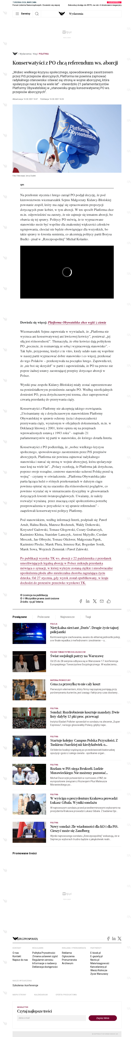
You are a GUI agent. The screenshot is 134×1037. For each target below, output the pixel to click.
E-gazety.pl (96, 956)
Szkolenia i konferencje (25, 985)
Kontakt (17, 956)
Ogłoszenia (68, 956)
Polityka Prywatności (43, 952)
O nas (16, 952)
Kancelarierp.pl (98, 966)
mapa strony (19, 995)
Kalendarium (41, 995)
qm (22, 184)
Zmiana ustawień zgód (45, 956)
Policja (53, 624)
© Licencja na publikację (34, 595)
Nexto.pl (94, 959)
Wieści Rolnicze (98, 970)
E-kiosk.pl (95, 952)
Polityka (44, 54)
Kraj (35, 54)
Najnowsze (67, 617)
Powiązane (20, 617)
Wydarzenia (76, 14)
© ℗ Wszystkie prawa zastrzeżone (39, 598)
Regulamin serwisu (42, 959)
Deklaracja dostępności (45, 966)
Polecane (44, 617)
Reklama (67, 952)
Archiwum (67, 963)
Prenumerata (69, 959)
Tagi (88, 617)
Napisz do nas (20, 959)
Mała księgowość (99, 963)
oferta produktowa (66, 995)
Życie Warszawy (99, 973)
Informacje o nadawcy (44, 963)
